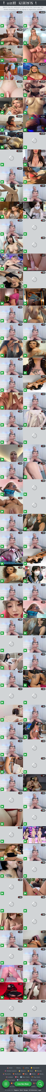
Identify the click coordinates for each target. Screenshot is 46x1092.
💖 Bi (16, 1077)
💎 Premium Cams (23, 1080)
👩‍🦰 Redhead (17, 1074)
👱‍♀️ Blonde (38, 1071)
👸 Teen (30, 1071)
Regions (16, 1090)
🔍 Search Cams (34, 1086)
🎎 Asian (9, 1068)
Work (21, 1090)
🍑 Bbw (25, 1074)
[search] (40, 1084)
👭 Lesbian (9, 1077)
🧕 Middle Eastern (10, 1071)
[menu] (6, 1084)
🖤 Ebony (17, 1068)
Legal (39, 1090)
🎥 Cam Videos (12, 1086)
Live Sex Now (23, 1084)
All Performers (33, 1090)
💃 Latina (26, 1068)
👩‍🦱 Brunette (7, 1074)
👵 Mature (22, 1071)
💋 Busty (40, 1074)
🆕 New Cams (25, 1077)
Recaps (26, 1090)
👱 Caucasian (35, 1068)
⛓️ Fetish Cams (36, 1080)
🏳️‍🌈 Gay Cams (35, 1077)
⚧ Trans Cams (10, 1080)
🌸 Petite (33, 1074)
